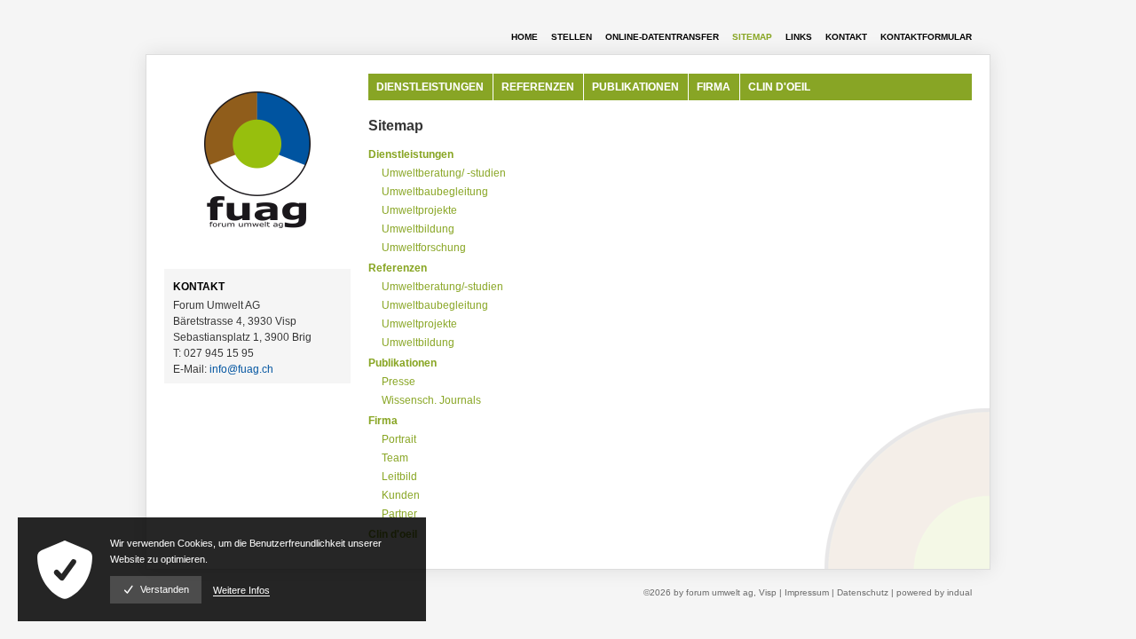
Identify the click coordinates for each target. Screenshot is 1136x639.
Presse (398, 381)
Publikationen (402, 363)
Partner (399, 514)
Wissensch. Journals (431, 400)
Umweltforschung (424, 247)
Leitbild (399, 476)
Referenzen (397, 268)
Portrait (399, 439)
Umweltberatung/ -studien (444, 173)
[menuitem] (518, 36)
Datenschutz (864, 592)
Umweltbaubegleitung (435, 191)
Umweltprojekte (419, 210)
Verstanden (164, 589)
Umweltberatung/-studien (442, 286)
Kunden (401, 495)
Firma (383, 420)
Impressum (808, 592)
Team (395, 458)
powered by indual (934, 592)
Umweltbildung (418, 229)
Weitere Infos (241, 590)
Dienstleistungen (411, 154)
